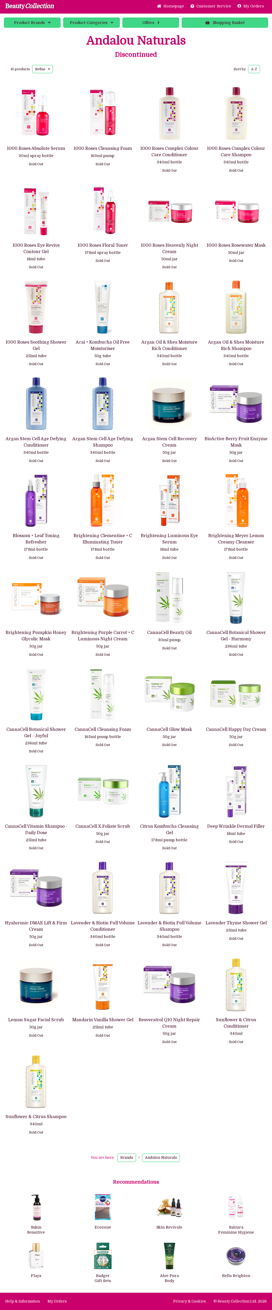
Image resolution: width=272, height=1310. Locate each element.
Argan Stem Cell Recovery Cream (169, 442)
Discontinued (136, 54)
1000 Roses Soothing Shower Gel (36, 345)
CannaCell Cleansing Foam (103, 729)
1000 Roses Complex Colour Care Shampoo (236, 151)
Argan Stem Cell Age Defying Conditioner (36, 442)
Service (213, 6)
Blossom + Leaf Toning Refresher (36, 539)
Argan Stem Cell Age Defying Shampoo (102, 442)
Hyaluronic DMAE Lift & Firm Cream (36, 926)
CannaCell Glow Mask (169, 729)
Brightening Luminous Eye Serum (169, 539)
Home (172, 6)
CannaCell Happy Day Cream (236, 729)
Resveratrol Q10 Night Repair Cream (169, 1023)
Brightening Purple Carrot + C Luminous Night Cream (102, 635)
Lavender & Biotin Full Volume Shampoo (169, 926)
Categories (89, 22)
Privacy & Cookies (189, 1301)
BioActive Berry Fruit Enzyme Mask (236, 442)
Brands (29, 22)
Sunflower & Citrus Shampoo (36, 1116)
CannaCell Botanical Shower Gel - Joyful (36, 732)
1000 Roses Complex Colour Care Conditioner (169, 151)
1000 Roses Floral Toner (103, 245)
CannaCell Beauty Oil (169, 632)
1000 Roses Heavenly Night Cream (169, 248)
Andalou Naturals (136, 40)
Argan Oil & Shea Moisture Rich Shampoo (236, 345)
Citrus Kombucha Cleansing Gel (169, 829)
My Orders (252, 6)
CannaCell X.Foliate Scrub (102, 826)
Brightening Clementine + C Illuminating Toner (103, 539)
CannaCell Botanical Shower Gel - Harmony (236, 635)
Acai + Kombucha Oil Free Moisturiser (103, 345)
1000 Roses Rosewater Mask (236, 245)
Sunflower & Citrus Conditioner (236, 1023)
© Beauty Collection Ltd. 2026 (240, 1301)
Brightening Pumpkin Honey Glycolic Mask (36, 635)
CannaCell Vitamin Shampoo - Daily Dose (36, 829)
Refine (41, 69)
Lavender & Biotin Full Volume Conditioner (103, 926)
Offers (148, 22)
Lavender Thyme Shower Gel (236, 923)
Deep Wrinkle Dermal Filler (236, 826)
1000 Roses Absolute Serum (36, 148)
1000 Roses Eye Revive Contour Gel (36, 248)
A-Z (254, 69)
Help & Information (22, 1301)
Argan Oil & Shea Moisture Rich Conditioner (169, 345)
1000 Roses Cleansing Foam (103, 148)
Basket (229, 22)
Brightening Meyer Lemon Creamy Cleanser (236, 539)
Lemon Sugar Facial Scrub (36, 1019)
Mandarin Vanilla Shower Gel (102, 1019)
